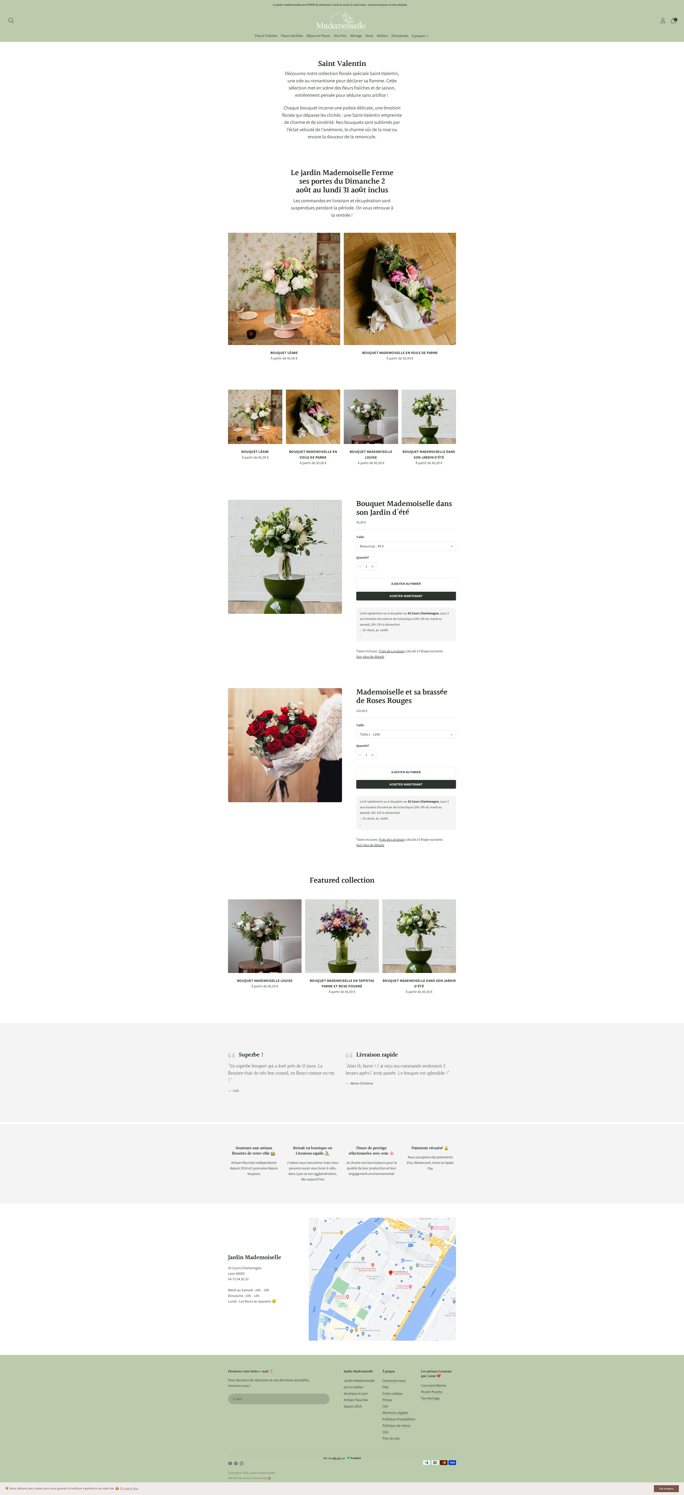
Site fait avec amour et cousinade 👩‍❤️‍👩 (249, 1478)
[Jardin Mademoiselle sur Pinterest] (236, 1464)
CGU (385, 1432)
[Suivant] (459, 289)
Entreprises (400, 35)
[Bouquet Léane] (284, 289)
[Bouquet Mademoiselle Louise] (371, 417)
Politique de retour (396, 1425)
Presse (387, 1400)
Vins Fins (340, 35)
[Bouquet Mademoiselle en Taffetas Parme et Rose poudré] (342, 936)
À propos (418, 36)
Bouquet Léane (284, 352)
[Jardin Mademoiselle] (342, 20)
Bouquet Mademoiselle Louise (265, 980)
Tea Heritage (430, 1398)
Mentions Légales (395, 1412)
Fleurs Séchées (292, 35)
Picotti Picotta (431, 1391)
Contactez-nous (394, 1380)
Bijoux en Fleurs (318, 35)
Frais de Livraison (392, 651)
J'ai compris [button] (666, 1488)
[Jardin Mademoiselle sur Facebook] (230, 1464)
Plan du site (391, 1438)
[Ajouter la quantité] (360, 566)
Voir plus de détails (370, 656)
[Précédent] (224, 289)
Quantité (362, 557)
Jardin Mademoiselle (262, 1473)
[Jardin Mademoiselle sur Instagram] (241, 1464)
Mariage (356, 35)
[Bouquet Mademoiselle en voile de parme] (400, 289)
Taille (360, 537)
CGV (385, 1406)
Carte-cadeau (392, 1393)
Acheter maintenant (406, 596)
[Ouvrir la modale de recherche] (11, 20)
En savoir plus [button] (129, 1488)
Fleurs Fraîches (266, 35)
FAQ (385, 1387)
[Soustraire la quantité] (372, 566)
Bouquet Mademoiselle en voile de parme (400, 352)
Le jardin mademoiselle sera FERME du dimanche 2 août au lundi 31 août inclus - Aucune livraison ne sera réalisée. (340, 5)
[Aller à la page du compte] (663, 20)
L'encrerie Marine (433, 1385)
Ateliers (382, 35)
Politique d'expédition (398, 1419)
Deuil (369, 35)
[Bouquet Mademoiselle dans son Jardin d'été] (429, 417)
